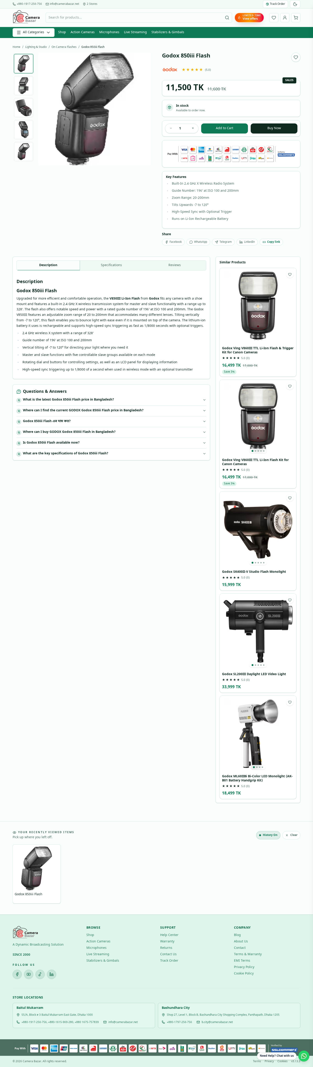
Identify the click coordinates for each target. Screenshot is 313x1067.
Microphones (109, 32)
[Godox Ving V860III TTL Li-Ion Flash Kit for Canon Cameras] (258, 418)
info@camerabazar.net (64, 4)
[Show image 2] (23, 85)
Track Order (169, 961)
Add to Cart (224, 128)
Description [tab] (48, 265)
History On (270, 835)
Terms (257, 1061)
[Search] (227, 18)
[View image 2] (255, 451)
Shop (62, 32)
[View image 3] (258, 451)
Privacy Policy (244, 967)
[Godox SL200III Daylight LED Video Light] (258, 632)
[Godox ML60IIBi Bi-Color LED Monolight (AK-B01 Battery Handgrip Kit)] (258, 734)
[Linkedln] (51, 974)
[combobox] (139, 18)
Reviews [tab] (174, 265)
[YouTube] (28, 974)
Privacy (269, 1061)
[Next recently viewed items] (293, 875)
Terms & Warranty (248, 954)
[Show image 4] (23, 129)
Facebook (176, 242)
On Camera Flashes (64, 47)
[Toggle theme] (295, 4)
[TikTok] (40, 974)
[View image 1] (252, 451)
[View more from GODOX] (170, 69)
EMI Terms (242, 961)
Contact (240, 948)
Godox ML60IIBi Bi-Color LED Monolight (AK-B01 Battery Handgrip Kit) (257, 779)
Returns (166, 948)
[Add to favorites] (295, 57)
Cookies (282, 1061)
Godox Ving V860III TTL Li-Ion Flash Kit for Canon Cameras (255, 462)
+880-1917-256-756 (29, 4)
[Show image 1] (23, 63)
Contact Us (168, 954)
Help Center (169, 935)
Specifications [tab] (111, 265)
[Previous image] (45, 109)
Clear (293, 835)
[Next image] (144, 109)
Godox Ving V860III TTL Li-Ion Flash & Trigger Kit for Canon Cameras (258, 351)
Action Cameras (83, 32)
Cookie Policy (244, 973)
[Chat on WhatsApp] (303, 1056)
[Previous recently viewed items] (19, 875)
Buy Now (274, 128)
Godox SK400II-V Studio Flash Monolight (254, 572)
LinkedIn (249, 242)
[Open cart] (295, 17)
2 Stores (92, 4)
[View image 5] (263, 451)
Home (16, 47)
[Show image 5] (23, 151)
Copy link (273, 242)
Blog (237, 935)
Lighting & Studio (36, 47)
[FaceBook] (17, 974)
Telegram (226, 242)
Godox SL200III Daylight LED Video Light (254, 674)
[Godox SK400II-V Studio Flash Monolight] (258, 529)
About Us (241, 941)
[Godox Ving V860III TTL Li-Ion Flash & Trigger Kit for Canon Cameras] (258, 306)
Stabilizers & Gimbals (167, 32)
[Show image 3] (23, 107)
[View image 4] (261, 451)
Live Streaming (135, 32)
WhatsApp (200, 242)
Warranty (167, 941)
